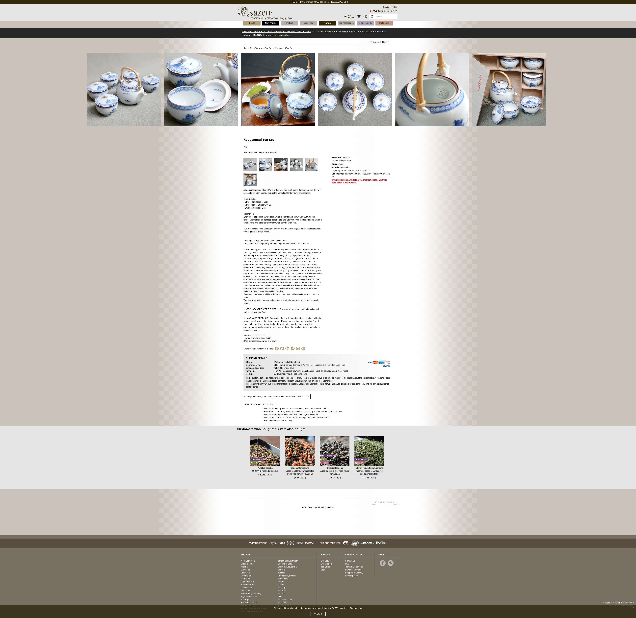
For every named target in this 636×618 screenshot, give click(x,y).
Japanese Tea (247, 582)
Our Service (326, 561)
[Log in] (348, 16)
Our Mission (326, 564)
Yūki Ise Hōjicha (265, 468)
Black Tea (245, 573)
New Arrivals (270, 23)
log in (268, 338)
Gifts (280, 596)
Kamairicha (283, 579)
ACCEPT (318, 614)
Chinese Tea (246, 588)
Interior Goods (365, 23)
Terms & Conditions (354, 567)
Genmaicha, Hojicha (287, 576)
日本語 (395, 7)
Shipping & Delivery (354, 573)
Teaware (327, 23)
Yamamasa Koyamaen (288, 561)
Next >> (385, 42)
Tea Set (281, 594)
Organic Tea (246, 564)
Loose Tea (308, 23)
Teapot (281, 582)
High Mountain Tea (249, 596)
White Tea (245, 591)
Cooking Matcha (285, 564)
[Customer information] (365, 16)
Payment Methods (353, 570)
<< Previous (373, 42)
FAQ (347, 564)
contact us (303, 397)
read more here (328, 381)
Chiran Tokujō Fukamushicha (369, 468)
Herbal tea (245, 579)
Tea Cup (281, 588)
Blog (323, 570)
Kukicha (281, 573)
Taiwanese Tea (248, 585)
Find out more (356, 608)
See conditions (338, 365)
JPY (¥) (394, 11)
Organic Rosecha (334, 468)
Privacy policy (351, 576)
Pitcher (281, 585)
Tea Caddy (283, 602)
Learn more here (339, 371)
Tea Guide (325, 567)
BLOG (252, 23)
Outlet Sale (384, 23)
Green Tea (245, 570)
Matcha (289, 23)
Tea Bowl (282, 591)
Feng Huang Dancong (251, 594)
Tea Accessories (346, 23)
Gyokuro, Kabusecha (287, 567)
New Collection (248, 561)
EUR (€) (385, 11)
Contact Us (350, 561)
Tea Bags (245, 599)
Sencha (281, 570)
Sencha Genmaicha (300, 468)
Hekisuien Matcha (249, 602)
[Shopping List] (358, 16)
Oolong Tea (246, 576)
